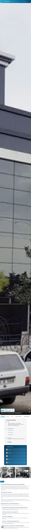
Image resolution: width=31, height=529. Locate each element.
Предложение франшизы (27, 416)
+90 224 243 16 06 (10, 430)
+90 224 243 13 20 (10, 434)
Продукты (8, 416)
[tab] (3, 416)
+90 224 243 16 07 (10, 432)
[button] (30, 472)
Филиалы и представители (18, 416)
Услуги (12, 416)
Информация (2, 416)
